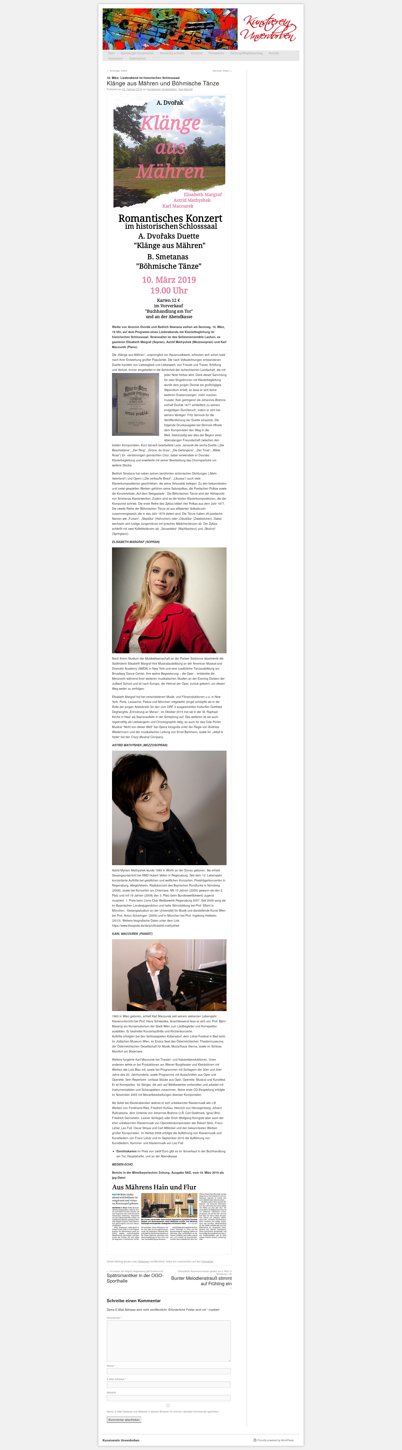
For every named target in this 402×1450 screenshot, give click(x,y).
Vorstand (196, 53)
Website (111, 1392)
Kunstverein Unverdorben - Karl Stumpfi (170, 89)
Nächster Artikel (222, 70)
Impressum (115, 58)
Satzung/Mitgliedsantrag (247, 53)
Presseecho (216, 53)
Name (111, 1365)
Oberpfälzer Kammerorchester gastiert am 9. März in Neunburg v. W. (201, 1279)
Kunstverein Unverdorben (121, 1440)
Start (111, 53)
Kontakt (274, 53)
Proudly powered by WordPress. (276, 1440)
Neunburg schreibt (172, 53)
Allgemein (143, 1261)
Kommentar (114, 1317)
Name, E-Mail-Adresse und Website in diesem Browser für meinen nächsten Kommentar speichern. (163, 1411)
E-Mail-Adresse (116, 1379)
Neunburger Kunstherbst (137, 53)
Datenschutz (137, 58)
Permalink (207, 1261)
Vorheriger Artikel (117, 70)
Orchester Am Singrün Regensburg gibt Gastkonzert (135, 1276)
